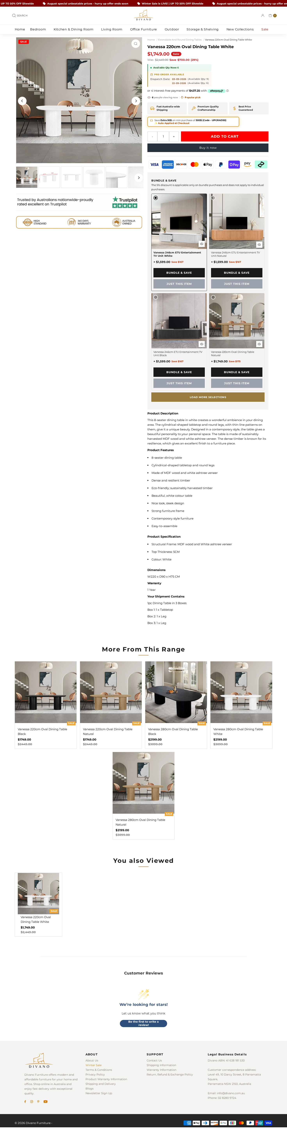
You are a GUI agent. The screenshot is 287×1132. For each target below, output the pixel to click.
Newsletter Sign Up (99, 1093)
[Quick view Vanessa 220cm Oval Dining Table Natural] (259, 344)
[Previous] (22, 101)
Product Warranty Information (106, 1079)
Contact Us (154, 1060)
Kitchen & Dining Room (74, 29)
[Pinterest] (38, 1102)
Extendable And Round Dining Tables (180, 39)
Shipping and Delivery (101, 1084)
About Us (92, 1060)
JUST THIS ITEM (179, 284)
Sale (265, 29)
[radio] (179, 242)
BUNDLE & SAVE (179, 272)
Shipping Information (161, 1065)
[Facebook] (25, 1102)
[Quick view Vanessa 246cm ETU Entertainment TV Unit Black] (202, 344)
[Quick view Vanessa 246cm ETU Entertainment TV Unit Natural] (259, 245)
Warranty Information (161, 1070)
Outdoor (172, 29)
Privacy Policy (95, 1074)
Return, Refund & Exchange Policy (170, 1074)
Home (20, 29)
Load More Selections (208, 397)
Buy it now (208, 148)
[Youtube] (45, 1102)
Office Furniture (144, 29)
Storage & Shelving (203, 29)
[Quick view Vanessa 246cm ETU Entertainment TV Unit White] (202, 244)
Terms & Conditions (99, 1070)
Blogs (90, 1088)
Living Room (112, 29)
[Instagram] (31, 1102)
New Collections (240, 29)
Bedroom (38, 29)
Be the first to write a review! (143, 1023)
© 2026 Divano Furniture (33, 1123)
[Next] (136, 101)
